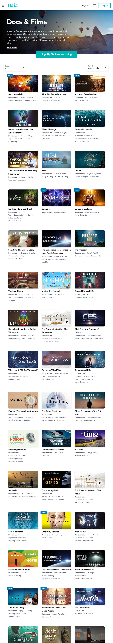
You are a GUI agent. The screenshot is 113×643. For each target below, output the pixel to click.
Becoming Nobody (17, 449)
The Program (81, 249)
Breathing (60, 420)
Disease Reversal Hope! (19, 569)
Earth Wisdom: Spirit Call (20, 209)
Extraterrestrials (89, 420)
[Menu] (3, 6)
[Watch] (66, 321)
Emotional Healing (15, 259)
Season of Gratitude (82, 141)
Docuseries (79, 97)
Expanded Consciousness (51, 100)
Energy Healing (47, 176)
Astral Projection (60, 572)
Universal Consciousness (84, 540)
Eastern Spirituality (15, 100)
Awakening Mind (16, 94)
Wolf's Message (49, 129)
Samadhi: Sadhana (83, 209)
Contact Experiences (94, 335)
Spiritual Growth (30, 100)
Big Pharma (58, 294)
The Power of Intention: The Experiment (55, 331)
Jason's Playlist (92, 253)
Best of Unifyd (59, 452)
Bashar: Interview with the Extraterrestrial (20, 131)
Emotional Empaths (28, 253)
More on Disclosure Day (93, 256)
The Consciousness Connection (56, 569)
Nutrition (26, 420)
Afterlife (57, 97)
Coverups (78, 256)
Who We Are (80, 531)
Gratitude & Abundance (83, 135)
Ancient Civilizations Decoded (53, 496)
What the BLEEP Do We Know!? (23, 370)
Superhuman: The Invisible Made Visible (54, 609)
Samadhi (46, 209)
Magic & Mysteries (94, 173)
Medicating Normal (51, 291)
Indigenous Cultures (15, 218)
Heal (44, 170)
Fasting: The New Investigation (23, 411)
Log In (105, 5)
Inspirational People (15, 461)
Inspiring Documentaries (17, 376)
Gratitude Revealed (84, 129)
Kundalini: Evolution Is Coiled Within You (22, 331)
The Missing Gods (50, 490)
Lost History (59, 499)
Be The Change (14, 496)
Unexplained (99, 338)
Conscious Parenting (16, 256)
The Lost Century (16, 291)
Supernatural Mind (83, 370)
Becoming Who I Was (51, 370)
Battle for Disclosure (84, 569)
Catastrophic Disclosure (53, 449)
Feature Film (79, 610)
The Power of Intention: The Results (88, 492)
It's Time (79, 449)
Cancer (23, 572)
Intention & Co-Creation (50, 341)
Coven (78, 170)
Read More (12, 47)
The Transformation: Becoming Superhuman (22, 172)
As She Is (12, 490)
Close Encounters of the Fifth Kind (88, 413)
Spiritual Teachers (81, 100)
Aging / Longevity (48, 420)
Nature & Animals (14, 221)
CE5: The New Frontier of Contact (87, 331)
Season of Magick (27, 136)
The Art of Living (16, 607)
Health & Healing (61, 176)
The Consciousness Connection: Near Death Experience (56, 251)
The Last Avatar (82, 607)
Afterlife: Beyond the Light (54, 94)
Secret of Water (15, 531)
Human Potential (27, 97)
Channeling (12, 141)
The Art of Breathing (51, 411)
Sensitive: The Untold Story (21, 249)
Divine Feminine (27, 493)
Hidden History (47, 499)
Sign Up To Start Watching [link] (56, 54)
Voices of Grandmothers (86, 94)
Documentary (13, 97)
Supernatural (94, 176)
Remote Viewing (48, 575)
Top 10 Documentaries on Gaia (19, 139)
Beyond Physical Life (84, 291)
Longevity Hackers (50, 531)
